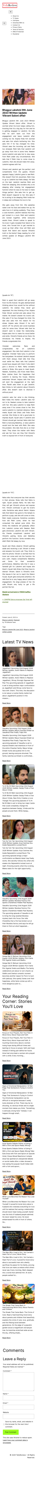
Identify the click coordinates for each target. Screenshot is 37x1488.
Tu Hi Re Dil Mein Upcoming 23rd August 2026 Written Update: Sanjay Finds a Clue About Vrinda (18, 788)
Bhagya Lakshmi (7, 620)
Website (6, 1412)
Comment (7, 1371)
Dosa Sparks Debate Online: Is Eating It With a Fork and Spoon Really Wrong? (17, 1144)
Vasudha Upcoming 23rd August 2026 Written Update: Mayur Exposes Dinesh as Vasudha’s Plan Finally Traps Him (18, 730)
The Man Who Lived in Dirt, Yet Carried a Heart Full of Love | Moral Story (17, 1253)
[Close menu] (11, 12)
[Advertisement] (18, 70)
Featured (17, 620)
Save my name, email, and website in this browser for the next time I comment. (19, 1424)
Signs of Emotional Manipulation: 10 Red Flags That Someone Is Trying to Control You (17, 1088)
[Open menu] (4, 23)
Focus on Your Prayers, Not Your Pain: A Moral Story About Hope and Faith (17, 1034)
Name (5, 1394)
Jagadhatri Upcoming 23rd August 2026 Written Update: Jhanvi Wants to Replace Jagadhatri (17, 670)
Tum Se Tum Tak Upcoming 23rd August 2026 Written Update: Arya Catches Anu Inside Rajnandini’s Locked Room (17, 843)
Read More (6, 703)
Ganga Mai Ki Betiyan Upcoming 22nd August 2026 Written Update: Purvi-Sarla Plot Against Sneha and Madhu (17, 958)
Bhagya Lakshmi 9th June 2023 (12, 629)
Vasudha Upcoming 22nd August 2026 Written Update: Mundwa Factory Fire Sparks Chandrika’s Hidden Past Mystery (17, 901)
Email (5, 1403)
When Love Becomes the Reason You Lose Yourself (18, 1198)
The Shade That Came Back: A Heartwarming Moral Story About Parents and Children (17, 1307)
